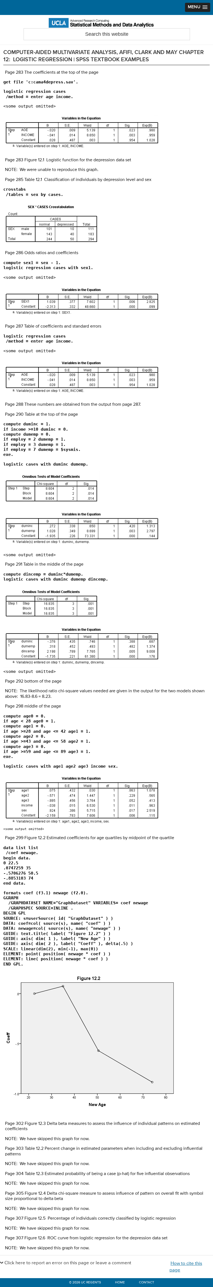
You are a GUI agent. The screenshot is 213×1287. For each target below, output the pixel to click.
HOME (120, 1282)
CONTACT (146, 1282)
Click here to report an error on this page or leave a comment (67, 1263)
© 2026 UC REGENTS (85, 1282)
